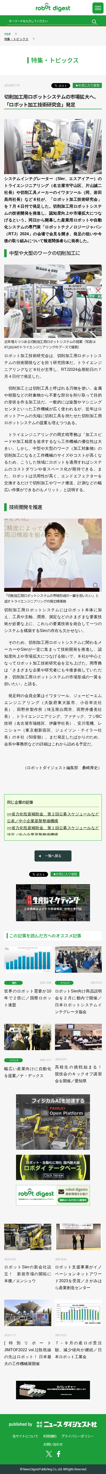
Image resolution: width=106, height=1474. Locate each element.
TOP (7, 34)
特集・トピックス (16, 39)
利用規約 (49, 1436)
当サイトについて (25, 1436)
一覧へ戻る (53, 855)
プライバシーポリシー (77, 1436)
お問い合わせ (53, 1444)
